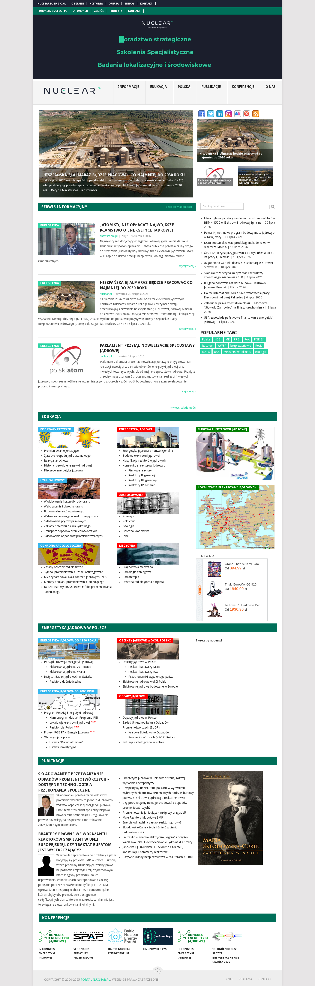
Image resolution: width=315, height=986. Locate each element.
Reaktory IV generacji (142, 485)
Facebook (201, 113)
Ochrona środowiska (136, 531)
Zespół (129, 3)
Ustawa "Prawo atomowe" (67, 742)
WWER (222, 345)
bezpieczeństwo (240, 345)
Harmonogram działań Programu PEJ (74, 717)
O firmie (77, 3)
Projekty (116, 10)
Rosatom (207, 345)
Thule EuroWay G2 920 (240, 584)
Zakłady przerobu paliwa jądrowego (67, 526)
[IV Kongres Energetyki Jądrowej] (54, 936)
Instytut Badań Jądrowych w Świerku (68, 676)
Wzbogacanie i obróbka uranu (63, 506)
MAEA (206, 352)
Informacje (128, 87)
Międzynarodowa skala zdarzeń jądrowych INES (75, 577)
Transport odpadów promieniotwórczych (70, 531)
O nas (271, 87)
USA (217, 352)
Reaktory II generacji (142, 475)
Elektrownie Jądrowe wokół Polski (144, 681)
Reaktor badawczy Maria (144, 666)
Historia (96, 3)
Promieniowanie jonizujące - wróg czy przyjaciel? (154, 812)
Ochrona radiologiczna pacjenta (143, 582)
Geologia (128, 526)
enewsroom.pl (109, 236)
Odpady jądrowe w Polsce (139, 717)
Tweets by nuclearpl (209, 640)
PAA (247, 339)
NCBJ (217, 339)
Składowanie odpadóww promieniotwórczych (73, 536)
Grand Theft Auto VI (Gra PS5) (244, 563)
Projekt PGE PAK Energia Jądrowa (69, 732)
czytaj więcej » (187, 266)
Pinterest (246, 113)
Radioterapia (131, 577)
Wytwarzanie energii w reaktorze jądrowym (72, 516)
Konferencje (243, 87)
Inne (126, 536)
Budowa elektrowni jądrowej (141, 455)
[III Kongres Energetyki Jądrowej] (193, 936)
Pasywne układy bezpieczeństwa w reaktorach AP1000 (158, 857)
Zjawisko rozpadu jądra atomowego (67, 455)
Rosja (258, 345)
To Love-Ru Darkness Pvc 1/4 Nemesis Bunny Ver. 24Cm (244, 605)
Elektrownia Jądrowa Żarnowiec (70, 666)
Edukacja (158, 87)
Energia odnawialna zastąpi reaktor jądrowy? (152, 822)
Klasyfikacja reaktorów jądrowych (144, 460)
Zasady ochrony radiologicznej (64, 567)
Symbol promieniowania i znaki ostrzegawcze (73, 572)
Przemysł (128, 516)
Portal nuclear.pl (95, 979)
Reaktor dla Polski (64, 727)
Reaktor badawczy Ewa (143, 671)
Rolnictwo (129, 521)
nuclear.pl (106, 293)
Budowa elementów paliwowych (65, 511)
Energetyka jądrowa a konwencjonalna (148, 450)
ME (227, 339)
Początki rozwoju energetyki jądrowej (68, 662)
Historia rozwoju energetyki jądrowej (68, 465)
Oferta (114, 3)
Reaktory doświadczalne (65, 681)
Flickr (237, 113)
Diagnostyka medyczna (138, 567)
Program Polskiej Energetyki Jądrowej (68, 712)
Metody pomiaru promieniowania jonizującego (74, 582)
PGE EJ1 (259, 339)
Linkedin (219, 113)
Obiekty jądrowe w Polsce (139, 662)
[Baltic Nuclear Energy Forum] (123, 936)
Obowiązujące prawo (57, 737)
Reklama (245, 979)
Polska (184, 87)
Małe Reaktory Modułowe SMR (143, 817)
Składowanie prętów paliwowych (65, 521)
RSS (255, 113)
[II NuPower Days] (158, 936)
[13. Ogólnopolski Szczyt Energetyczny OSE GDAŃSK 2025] (227, 936)
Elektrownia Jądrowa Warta (67, 671)
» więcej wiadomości (179, 206)
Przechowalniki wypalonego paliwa (151, 676)
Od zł (235, 568)
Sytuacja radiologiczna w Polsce (143, 742)
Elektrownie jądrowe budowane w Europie (150, 686)
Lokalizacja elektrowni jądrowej (73, 722)
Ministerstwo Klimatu (237, 352)
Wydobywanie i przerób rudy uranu (67, 501)
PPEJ (237, 339)
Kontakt (146, 3)
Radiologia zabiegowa (137, 572)
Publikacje (211, 87)
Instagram (228, 113)
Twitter (210, 113)
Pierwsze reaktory (140, 470)
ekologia (260, 352)
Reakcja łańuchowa (56, 460)
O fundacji (80, 10)
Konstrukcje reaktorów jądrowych (144, 465)
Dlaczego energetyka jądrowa (63, 470)
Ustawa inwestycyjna (63, 747)
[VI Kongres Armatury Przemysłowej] (89, 936)
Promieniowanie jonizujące (61, 450)
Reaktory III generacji (142, 480)
